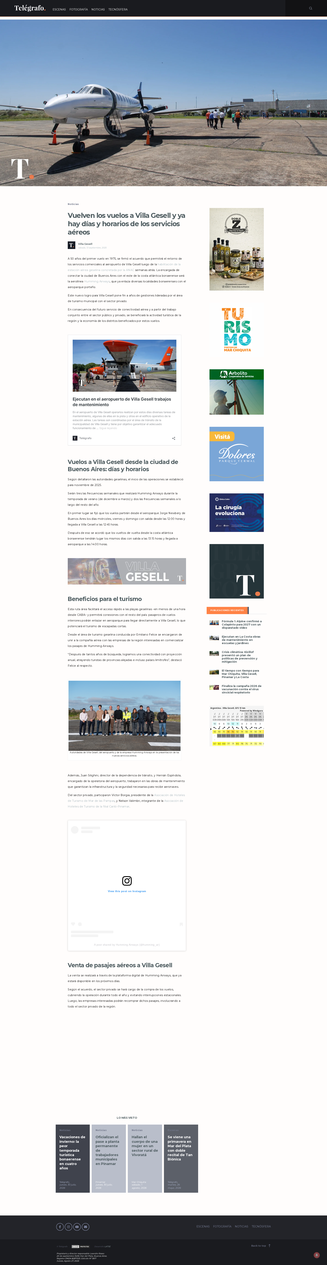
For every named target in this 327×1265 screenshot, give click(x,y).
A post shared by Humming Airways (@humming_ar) (127, 944)
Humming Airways (97, 281)
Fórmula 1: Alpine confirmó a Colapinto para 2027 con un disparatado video (242, 624)
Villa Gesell (85, 244)
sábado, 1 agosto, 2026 (139, 1186)
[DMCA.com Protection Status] (80, 1246)
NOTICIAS (98, 9)
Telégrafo (64, 1182)
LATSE (107, 1246)
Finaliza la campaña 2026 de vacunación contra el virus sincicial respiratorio (242, 689)
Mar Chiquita (139, 1182)
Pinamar (100, 1182)
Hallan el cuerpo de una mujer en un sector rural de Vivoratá (145, 1146)
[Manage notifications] (317, 1255)
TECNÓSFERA (118, 9)
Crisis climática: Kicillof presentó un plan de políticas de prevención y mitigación (239, 657)
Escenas (173, 1130)
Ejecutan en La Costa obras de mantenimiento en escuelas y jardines (241, 640)
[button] (163, 103)
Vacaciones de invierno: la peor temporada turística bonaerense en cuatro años (72, 1152)
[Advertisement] (127, 1050)
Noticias (73, 204)
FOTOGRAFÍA (78, 9)
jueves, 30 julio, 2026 (67, 1186)
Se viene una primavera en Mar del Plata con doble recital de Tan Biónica (180, 1148)
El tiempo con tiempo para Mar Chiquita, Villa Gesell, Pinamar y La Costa (240, 674)
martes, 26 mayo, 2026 (174, 1186)
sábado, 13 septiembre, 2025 (92, 247)
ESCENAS (59, 9)
